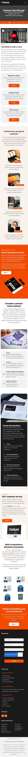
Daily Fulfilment (12, 475)
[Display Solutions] (4, 383)
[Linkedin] (2, 715)
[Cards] (4, 355)
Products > (4, 724)
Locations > (18, 726)
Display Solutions (11, 381)
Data (8, 444)
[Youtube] (6, 715)
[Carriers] (4, 365)
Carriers (8, 362)
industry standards (8, 554)
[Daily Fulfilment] (4, 475)
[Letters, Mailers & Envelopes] (4, 374)
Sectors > (4, 726)
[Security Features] (4, 464)
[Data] (4, 444)
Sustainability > (19, 728)
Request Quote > (6, 732)
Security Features (13, 465)
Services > (4, 728)
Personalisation (12, 454)
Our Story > (18, 724)
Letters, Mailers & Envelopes (15, 371)
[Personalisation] (4, 454)
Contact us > (18, 730)
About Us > (4, 730)
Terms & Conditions (18, 741)
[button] (25, 2)
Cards (8, 352)
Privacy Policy (8, 741)
